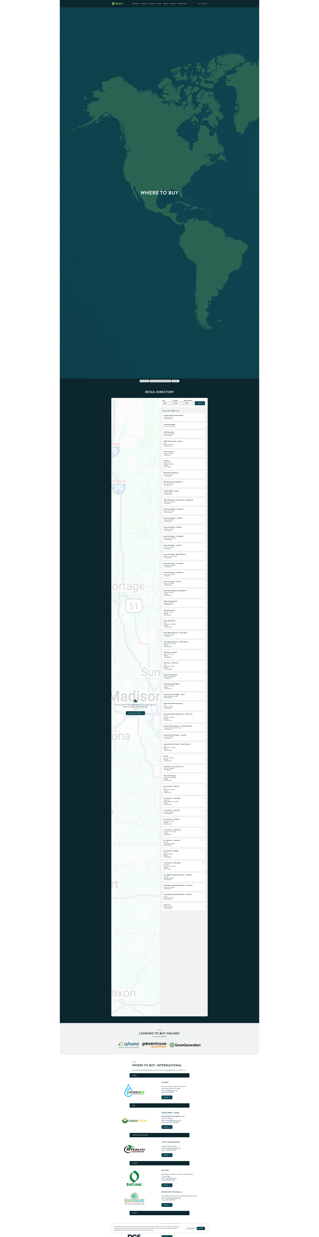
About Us (166, 3)
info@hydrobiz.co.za (172, 1090)
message (168, 1070)
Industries (135, 3)
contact (175, 381)
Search (200, 403)
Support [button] (172, 3)
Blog (159, 3)
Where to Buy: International (160, 381)
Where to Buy (182, 3)
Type (163, 400)
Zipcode (175, 400)
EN (202, 3)
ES (206, 3)
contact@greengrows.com (173, 1120)
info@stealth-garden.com (173, 1148)
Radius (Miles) (188, 400)
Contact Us (153, 3)
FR (204, 3)
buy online (144, 381)
